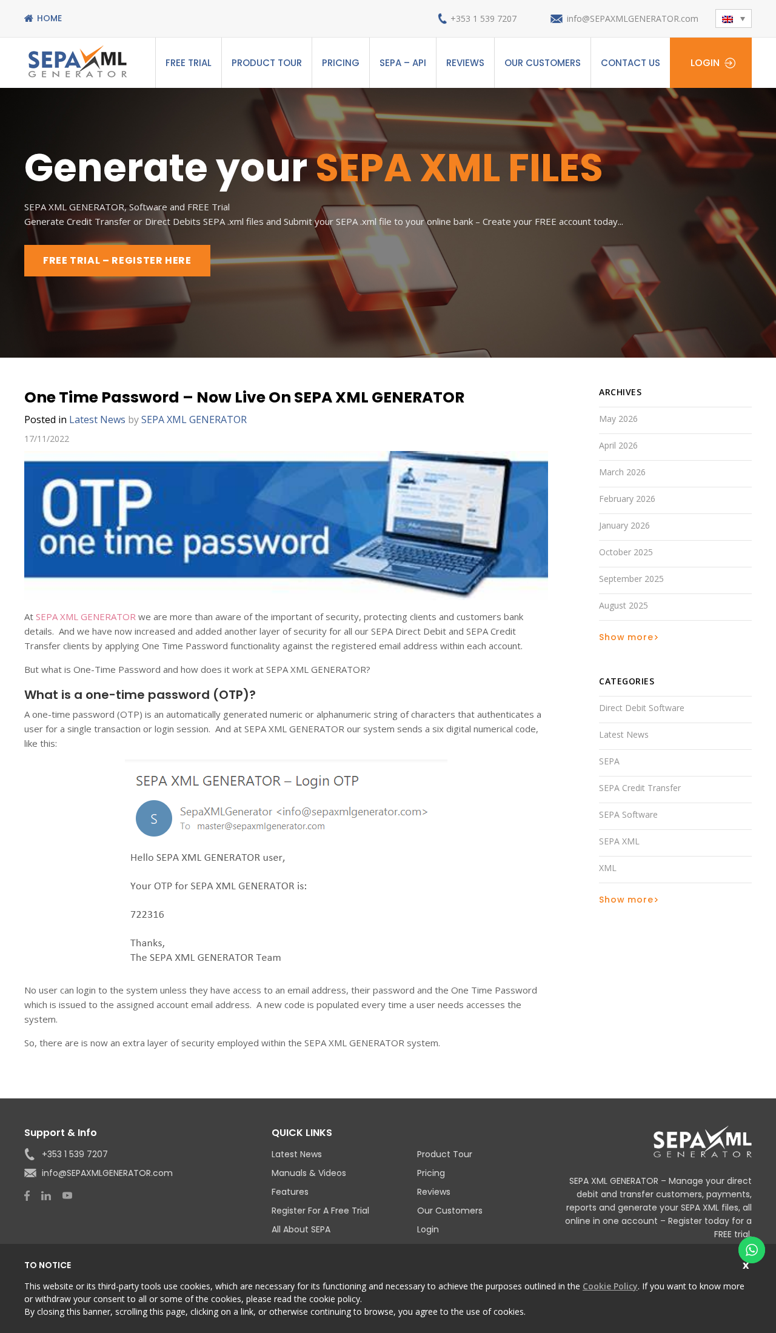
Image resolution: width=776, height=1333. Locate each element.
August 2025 (623, 605)
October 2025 (626, 552)
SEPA (609, 761)
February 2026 (627, 498)
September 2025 (631, 578)
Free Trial (189, 62)
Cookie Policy (610, 1286)
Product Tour (267, 62)
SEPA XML (619, 841)
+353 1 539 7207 (483, 18)
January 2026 (624, 525)
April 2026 (618, 445)
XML (608, 868)
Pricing (341, 62)
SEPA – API (403, 62)
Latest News (97, 419)
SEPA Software (628, 814)
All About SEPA (301, 1229)
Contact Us (630, 62)
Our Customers (542, 62)
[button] (733, 18)
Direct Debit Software (641, 707)
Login (705, 63)
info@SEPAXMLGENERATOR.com (632, 18)
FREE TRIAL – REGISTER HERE (117, 260)
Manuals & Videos (309, 1173)
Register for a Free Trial (320, 1210)
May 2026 (618, 418)
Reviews (465, 62)
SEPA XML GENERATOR (86, 616)
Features (290, 1192)
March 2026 (622, 472)
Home (49, 18)
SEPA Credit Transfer (640, 787)
